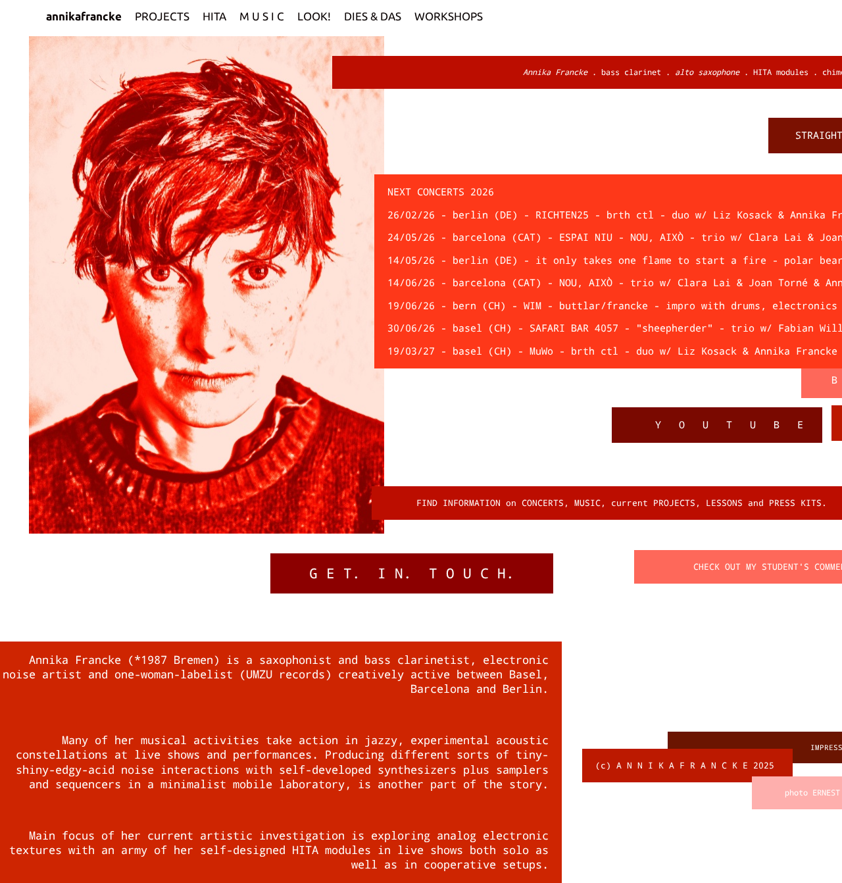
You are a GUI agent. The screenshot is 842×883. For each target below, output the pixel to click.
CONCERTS (543, 503)
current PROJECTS (653, 503)
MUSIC (587, 503)
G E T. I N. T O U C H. (411, 573)
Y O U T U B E (732, 424)
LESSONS (724, 503)
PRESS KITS (795, 503)
